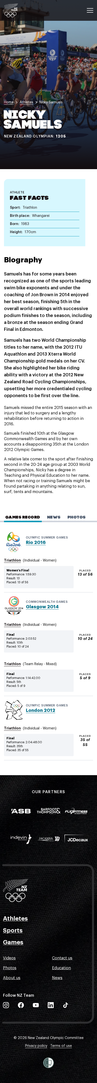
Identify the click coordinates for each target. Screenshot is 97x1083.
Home (9, 102)
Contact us (62, 958)
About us (11, 978)
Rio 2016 (36, 542)
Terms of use (61, 1046)
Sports (13, 930)
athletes (26, 102)
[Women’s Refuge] (48, 1062)
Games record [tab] (22, 517)
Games (13, 942)
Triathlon (12, 560)
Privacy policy (36, 1046)
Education (61, 968)
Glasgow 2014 (42, 607)
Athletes (15, 919)
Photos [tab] (77, 517)
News (57, 978)
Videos (9, 958)
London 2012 (40, 710)
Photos (9, 968)
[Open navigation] (90, 10)
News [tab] (54, 517)
